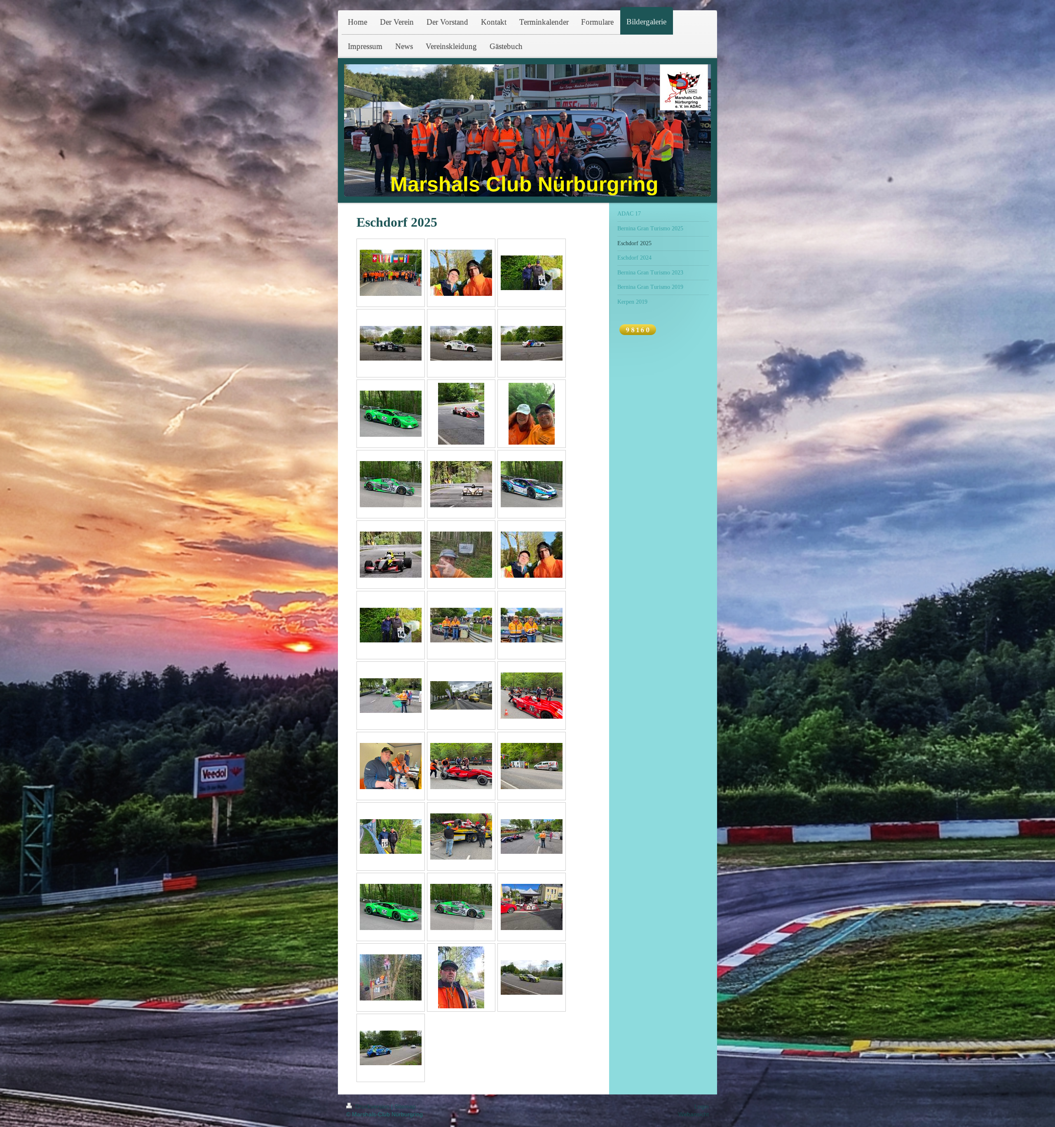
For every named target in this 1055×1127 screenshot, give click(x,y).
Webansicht (693, 1114)
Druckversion (372, 1106)
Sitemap (405, 1106)
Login (701, 1106)
